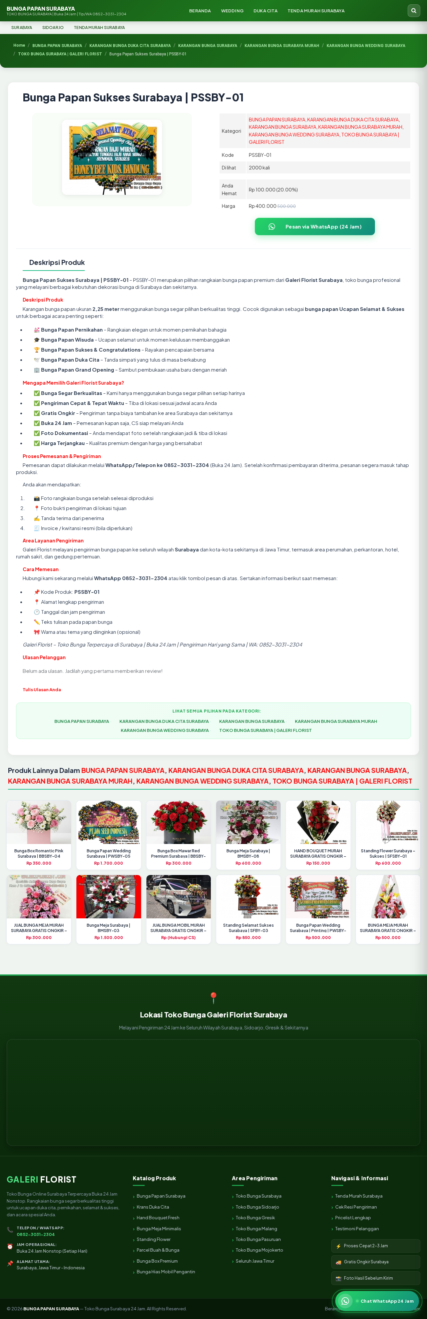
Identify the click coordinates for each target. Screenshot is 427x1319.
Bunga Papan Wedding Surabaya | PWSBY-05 (109, 853)
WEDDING (232, 10)
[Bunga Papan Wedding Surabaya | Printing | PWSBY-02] (318, 896)
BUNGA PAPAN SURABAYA (66, 10)
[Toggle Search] (414, 10)
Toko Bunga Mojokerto (259, 1250)
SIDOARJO (53, 27)
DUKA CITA (266, 10)
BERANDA (200, 10)
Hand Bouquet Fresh (158, 1217)
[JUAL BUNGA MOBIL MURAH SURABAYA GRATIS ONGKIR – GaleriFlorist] (178, 896)
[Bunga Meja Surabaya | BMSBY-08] (248, 822)
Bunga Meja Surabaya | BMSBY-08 (248, 853)
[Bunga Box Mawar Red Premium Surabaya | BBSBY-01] (178, 822)
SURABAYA (21, 27)
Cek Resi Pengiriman (356, 1207)
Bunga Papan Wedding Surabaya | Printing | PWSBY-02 (318, 930)
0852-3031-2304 (36, 1234)
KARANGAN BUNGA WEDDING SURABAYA (294, 134)
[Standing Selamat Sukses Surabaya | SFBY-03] (248, 896)
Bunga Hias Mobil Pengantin (166, 1271)
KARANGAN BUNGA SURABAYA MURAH (360, 127)
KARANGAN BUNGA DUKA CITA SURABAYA (353, 119)
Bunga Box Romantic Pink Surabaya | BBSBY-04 (38, 853)
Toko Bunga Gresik (255, 1217)
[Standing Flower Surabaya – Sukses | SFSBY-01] (388, 822)
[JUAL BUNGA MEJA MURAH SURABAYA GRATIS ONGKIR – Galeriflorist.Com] (39, 896)
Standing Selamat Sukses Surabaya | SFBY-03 (248, 928)
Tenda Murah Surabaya (359, 1196)
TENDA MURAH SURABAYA (316, 10)
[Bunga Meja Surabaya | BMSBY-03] (108, 896)
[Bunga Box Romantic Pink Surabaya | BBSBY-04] (39, 822)
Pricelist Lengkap (353, 1217)
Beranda (334, 1308)
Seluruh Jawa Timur (255, 1261)
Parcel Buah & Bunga (158, 1250)
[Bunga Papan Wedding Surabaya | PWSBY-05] (108, 822)
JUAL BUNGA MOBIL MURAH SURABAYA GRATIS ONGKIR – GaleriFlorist (178, 930)
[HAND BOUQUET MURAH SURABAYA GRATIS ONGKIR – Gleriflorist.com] (318, 822)
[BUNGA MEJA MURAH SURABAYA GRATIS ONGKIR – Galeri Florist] (388, 896)
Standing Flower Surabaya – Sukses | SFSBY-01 (388, 853)
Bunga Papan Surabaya (161, 1196)
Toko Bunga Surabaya (259, 1196)
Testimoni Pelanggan (357, 1228)
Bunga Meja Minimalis (159, 1228)
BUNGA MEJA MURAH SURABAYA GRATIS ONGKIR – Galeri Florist (388, 930)
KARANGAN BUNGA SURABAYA (282, 127)
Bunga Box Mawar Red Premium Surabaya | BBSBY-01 (178, 856)
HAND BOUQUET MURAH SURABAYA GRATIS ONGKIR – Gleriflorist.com (318, 856)
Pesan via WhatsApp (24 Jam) (324, 226)
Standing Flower (153, 1239)
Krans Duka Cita (153, 1207)
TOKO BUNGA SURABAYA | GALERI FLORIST (265, 730)
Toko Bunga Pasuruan (258, 1239)
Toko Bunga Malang (256, 1228)
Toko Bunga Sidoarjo (257, 1207)
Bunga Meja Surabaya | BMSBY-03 (108, 928)
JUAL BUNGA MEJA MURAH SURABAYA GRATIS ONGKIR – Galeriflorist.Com (39, 930)
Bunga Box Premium (157, 1261)
